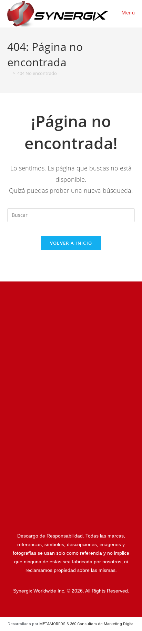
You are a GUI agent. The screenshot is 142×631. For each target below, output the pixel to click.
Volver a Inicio (71, 243)
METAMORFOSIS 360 (86, 624)
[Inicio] (9, 73)
